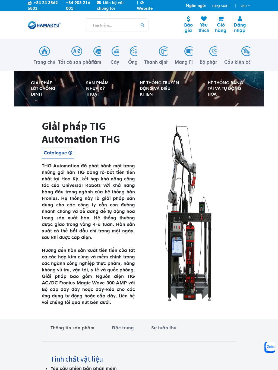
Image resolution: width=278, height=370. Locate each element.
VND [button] (244, 5)
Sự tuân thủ (163, 328)
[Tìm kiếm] (142, 25)
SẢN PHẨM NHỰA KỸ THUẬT (97, 88)
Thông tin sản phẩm (72, 328)
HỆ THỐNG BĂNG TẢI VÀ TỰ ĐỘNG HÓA (225, 88)
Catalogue (56, 153)
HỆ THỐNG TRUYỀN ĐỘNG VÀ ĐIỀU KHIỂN (159, 88)
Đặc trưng (123, 328)
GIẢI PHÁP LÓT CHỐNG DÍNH (43, 88)
